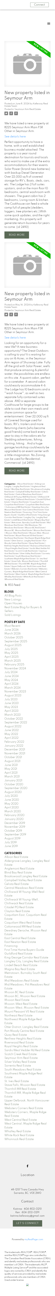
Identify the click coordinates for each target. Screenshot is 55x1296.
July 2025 (11, 649)
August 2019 (12, 838)
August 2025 (13, 645)
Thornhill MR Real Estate (20, 1089)
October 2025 (13, 637)
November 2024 (15, 668)
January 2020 (14, 819)
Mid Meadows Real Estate (21, 980)
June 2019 (11, 846)
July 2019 (10, 842)
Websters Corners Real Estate (24, 569)
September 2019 (15, 834)
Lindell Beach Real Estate (22, 520)
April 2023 (11, 711)
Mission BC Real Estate (35, 528)
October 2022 (13, 718)
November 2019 (14, 827)
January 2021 (13, 780)
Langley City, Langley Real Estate (26, 961)
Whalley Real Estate (13, 577)
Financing (27, 512)
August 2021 (12, 761)
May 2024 (11, 680)
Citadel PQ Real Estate (19, 907)
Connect (39, 4)
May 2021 (10, 769)
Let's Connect (27, 1223)
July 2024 (11, 672)
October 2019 (13, 830)
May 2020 (11, 803)
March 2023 (12, 715)
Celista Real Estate (16, 884)
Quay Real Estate (37, 543)
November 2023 (15, 691)
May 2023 (11, 707)
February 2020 (14, 815)
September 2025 (15, 641)
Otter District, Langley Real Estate (26, 541)
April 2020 (11, 807)
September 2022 (15, 722)
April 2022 (11, 738)
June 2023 (11, 703)
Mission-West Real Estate (17, 533)
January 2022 (13, 745)
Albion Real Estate (25, 484)
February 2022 (14, 742)
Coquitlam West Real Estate (38, 505)
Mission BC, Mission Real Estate (18, 530)
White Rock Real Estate (33, 577)
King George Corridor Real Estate (26, 957)
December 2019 (14, 823)
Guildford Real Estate (27, 515)
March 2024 (12, 687)
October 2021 (13, 757)
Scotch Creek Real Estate (27, 551)
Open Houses (13, 603)
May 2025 (11, 653)
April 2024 (11, 684)
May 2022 (11, 734)
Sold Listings (12, 615)
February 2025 (14, 664)
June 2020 (11, 800)
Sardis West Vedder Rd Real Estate (27, 1050)
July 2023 (11, 699)
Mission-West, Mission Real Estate (26, 1007)
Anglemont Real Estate (19, 868)
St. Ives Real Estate (16, 1081)
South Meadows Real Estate (28, 556)
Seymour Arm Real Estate (27, 109)
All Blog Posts (13, 595)
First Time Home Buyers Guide (24, 950)
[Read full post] (27, 65)
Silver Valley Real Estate (30, 554)
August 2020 (13, 792)
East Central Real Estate (33, 510)
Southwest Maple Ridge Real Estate (20, 559)
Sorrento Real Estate (17, 1065)
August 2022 (12, 726)
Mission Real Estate (42, 530)
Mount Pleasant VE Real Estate (29, 536)
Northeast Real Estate (14, 538)
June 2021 (11, 765)
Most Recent (12, 626)
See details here (15, 136)
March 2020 (12, 811)
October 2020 (13, 784)
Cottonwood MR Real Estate (18, 507)
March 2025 (12, 660)
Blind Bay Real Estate (20, 489)
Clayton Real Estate (20, 502)
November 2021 (14, 753)
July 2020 (11, 796)
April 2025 (11, 657)
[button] (27, 1166)
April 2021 (11, 773)
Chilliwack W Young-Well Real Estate (20, 497)
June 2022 (11, 730)
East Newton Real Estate (20, 942)
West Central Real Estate (20, 1120)
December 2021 (14, 749)
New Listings (12, 599)
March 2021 (12, 776)
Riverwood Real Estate (40, 546)
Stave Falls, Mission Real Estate (25, 561)
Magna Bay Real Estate (19, 969)
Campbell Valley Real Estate (28, 492)
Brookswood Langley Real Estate (25, 876)
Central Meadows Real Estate (29, 494)
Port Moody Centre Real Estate (24, 1031)
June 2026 (11, 630)
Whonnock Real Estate (14, 579)
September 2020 (15, 788)
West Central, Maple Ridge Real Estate (33, 574)
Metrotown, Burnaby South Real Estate (28, 523)
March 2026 (12, 633)
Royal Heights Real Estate (17, 548)
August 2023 (12, 695)
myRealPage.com (34, 1239)
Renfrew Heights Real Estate (16, 546)
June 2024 (11, 676)
